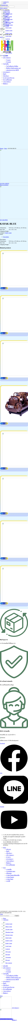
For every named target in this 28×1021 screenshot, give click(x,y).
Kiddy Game (8, 233)
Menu (4, 847)
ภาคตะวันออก (10, 877)
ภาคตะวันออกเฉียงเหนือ (12, 875)
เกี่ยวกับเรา (9, 853)
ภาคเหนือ (9, 869)
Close (1, 914)
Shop (5, 148)
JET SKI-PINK (4, 220)
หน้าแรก (8, 849)
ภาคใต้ (8, 881)
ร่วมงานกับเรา (10, 861)
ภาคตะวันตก (9, 879)
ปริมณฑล (9, 873)
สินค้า (7, 851)
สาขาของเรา (9, 859)
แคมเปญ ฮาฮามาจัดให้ (12, 70)
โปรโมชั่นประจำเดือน (12, 66)
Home (1, 148)
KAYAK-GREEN (4, 183)
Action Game (6, 10)
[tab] (15, 237)
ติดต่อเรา (8, 863)
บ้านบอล (8, 62)
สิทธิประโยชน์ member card (13, 68)
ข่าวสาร (8, 857)
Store (4, 867)
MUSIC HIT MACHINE (6, 1019)
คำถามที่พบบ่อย (10, 865)
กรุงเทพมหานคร (10, 871)
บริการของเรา (10, 855)
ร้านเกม (8, 60)
